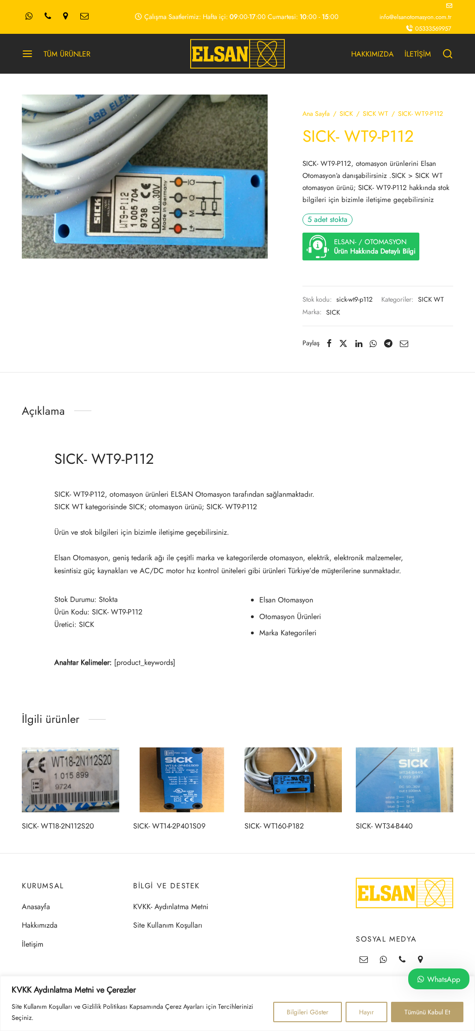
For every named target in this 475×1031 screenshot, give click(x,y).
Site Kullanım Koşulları (167, 925)
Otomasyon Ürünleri (290, 616)
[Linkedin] (359, 343)
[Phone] (48, 16)
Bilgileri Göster (307, 1012)
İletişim (32, 944)
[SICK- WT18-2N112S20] (70, 779)
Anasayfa (36, 906)
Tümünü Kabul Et (427, 1012)
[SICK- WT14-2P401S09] (182, 779)
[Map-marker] (65, 16)
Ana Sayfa (316, 113)
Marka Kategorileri (287, 632)
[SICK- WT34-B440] (404, 779)
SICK (346, 113)
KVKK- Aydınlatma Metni (170, 906)
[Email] (84, 16)
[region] (237, 1003)
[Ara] (447, 53)
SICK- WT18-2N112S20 (58, 826)
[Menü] (27, 53)
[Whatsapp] (29, 16)
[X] (343, 343)
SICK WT (375, 113)
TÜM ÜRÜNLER (67, 54)
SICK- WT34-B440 (384, 826)
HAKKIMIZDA (372, 54)
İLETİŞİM (417, 54)
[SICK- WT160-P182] (293, 779)
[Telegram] (388, 343)
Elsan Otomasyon (286, 600)
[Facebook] (329, 343)
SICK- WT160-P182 (274, 826)
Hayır (366, 1012)
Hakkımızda (40, 925)
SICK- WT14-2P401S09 (169, 826)
